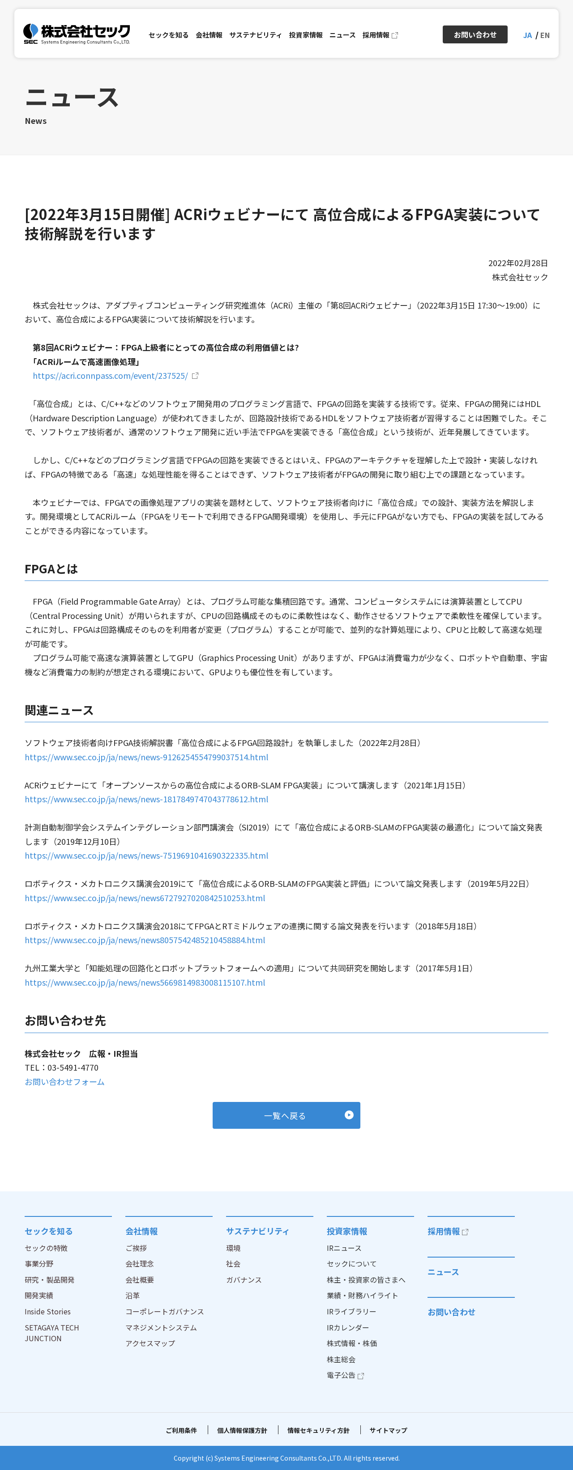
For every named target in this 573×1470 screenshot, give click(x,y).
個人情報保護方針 (242, 1430)
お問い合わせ (452, 1311)
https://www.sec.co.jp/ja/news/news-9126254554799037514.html (146, 757)
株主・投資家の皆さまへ (366, 1279)
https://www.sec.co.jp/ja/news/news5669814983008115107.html (145, 982)
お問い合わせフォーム (65, 1081)
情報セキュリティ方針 (318, 1430)
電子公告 (341, 1374)
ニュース (443, 1271)
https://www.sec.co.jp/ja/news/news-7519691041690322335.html (146, 855)
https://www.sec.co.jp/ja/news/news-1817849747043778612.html (146, 799)
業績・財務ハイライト (362, 1295)
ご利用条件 (181, 1430)
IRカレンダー (348, 1327)
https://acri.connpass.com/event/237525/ (110, 375)
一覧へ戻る (285, 1115)
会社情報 (141, 1231)
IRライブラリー (351, 1311)
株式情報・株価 (352, 1343)
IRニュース (344, 1247)
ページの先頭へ (555, 1216)
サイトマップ (388, 1430)
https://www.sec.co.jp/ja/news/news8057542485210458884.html (145, 939)
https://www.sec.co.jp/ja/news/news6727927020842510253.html (145, 897)
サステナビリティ (258, 1231)
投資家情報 (347, 1231)
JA (527, 35)
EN (545, 35)
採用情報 (444, 1231)
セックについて (352, 1263)
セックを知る (49, 1231)
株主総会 (341, 1359)
